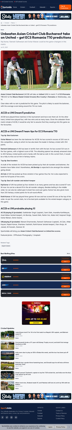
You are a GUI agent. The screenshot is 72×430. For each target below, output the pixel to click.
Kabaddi (42, 7)
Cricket (22, 7)
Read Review (65, 258)
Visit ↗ (66, 261)
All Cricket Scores (7, 1)
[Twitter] (7, 417)
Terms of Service (61, 413)
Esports (52, 7)
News (13, 23)
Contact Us (59, 410)
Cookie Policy (60, 418)
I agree (50, 427)
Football (32, 7)
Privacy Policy (60, 416)
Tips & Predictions (64, 7)
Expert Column (6, 246)
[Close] (69, 427)
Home (15, 7)
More (68, 253)
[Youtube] (16, 417)
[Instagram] (11, 417)
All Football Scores (21, 1)
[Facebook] (2, 417)
